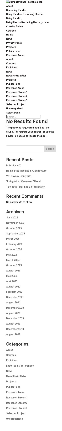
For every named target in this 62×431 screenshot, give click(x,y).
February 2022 (14, 291)
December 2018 (15, 329)
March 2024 (12, 260)
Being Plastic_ (14, 18)
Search (50, 148)
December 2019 (15, 318)
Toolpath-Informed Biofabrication (25, 186)
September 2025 (15, 233)
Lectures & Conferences (20, 365)
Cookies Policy (14, 26)
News (9, 38)
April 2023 (11, 281)
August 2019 (13, 323)
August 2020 (13, 313)
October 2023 (14, 265)
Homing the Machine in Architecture (26, 170)
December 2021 (15, 297)
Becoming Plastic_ (16, 10)
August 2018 (13, 334)
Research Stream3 (16, 100)
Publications (13, 51)
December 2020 (15, 307)
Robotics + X (13, 165)
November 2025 (15, 223)
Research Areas (15, 55)
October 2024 (14, 249)
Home (9, 34)
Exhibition (11, 67)
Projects (11, 47)
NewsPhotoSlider (16, 75)
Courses (11, 30)
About (9, 6)
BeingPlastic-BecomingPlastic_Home (27, 22)
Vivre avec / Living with (18, 176)
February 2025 (14, 244)
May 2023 (11, 276)
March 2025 (12, 238)
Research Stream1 (16, 92)
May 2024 (11, 254)
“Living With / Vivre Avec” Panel (23, 181)
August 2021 (13, 302)
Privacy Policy (14, 43)
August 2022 (13, 286)
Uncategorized (14, 108)
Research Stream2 (16, 96)
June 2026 (12, 217)
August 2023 (13, 270)
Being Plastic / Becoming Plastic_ (25, 14)
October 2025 (14, 228)
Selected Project (15, 104)
